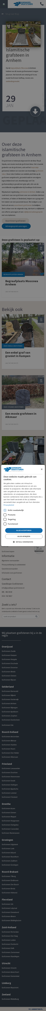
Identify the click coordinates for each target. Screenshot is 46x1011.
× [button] (41, 469)
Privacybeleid (9, 505)
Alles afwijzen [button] (23, 536)
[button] (23, 542)
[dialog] (23, 505)
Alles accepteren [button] (23, 530)
